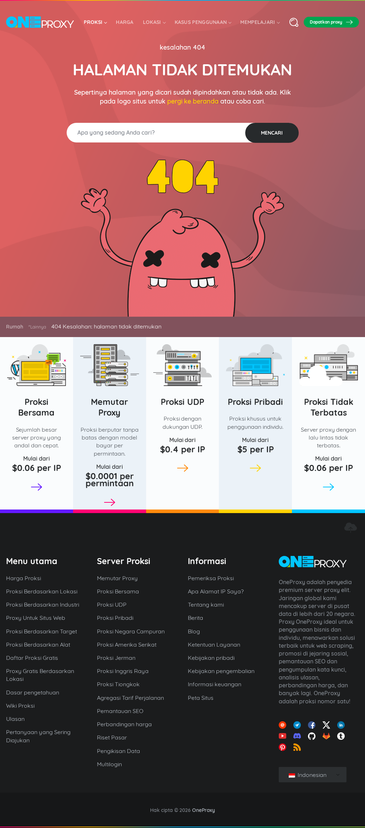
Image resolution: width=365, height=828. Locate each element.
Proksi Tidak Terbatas (328, 407)
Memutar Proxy (109, 407)
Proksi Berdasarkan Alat (38, 644)
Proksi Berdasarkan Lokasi (41, 591)
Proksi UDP (182, 402)
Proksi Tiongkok (118, 684)
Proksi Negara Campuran (131, 631)
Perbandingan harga (124, 724)
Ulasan (15, 718)
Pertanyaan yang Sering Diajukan (38, 735)
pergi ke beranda (193, 101)
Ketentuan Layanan (214, 644)
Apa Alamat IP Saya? (216, 591)
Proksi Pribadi (255, 402)
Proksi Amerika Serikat (126, 644)
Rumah (14, 326)
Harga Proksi (23, 578)
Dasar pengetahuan (32, 692)
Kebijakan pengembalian (221, 670)
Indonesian (311, 774)
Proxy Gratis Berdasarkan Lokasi (40, 674)
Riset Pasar (112, 737)
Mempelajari (257, 22)
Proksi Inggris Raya (123, 670)
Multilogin (109, 764)
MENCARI (272, 133)
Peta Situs (201, 697)
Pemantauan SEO (120, 710)
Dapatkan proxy (326, 22)
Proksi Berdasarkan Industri (42, 604)
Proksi (93, 22)
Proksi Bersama (36, 407)
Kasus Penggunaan (201, 22)
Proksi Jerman (116, 657)
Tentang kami (206, 604)
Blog (194, 631)
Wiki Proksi (20, 705)
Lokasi (152, 22)
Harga (125, 22)
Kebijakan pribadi (211, 657)
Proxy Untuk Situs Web (35, 617)
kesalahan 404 (182, 47)
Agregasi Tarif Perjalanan (130, 697)
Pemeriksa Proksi (211, 578)
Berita (195, 617)
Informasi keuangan (214, 684)
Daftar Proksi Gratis (32, 657)
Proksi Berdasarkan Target (41, 631)
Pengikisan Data (118, 750)
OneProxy (203, 810)
